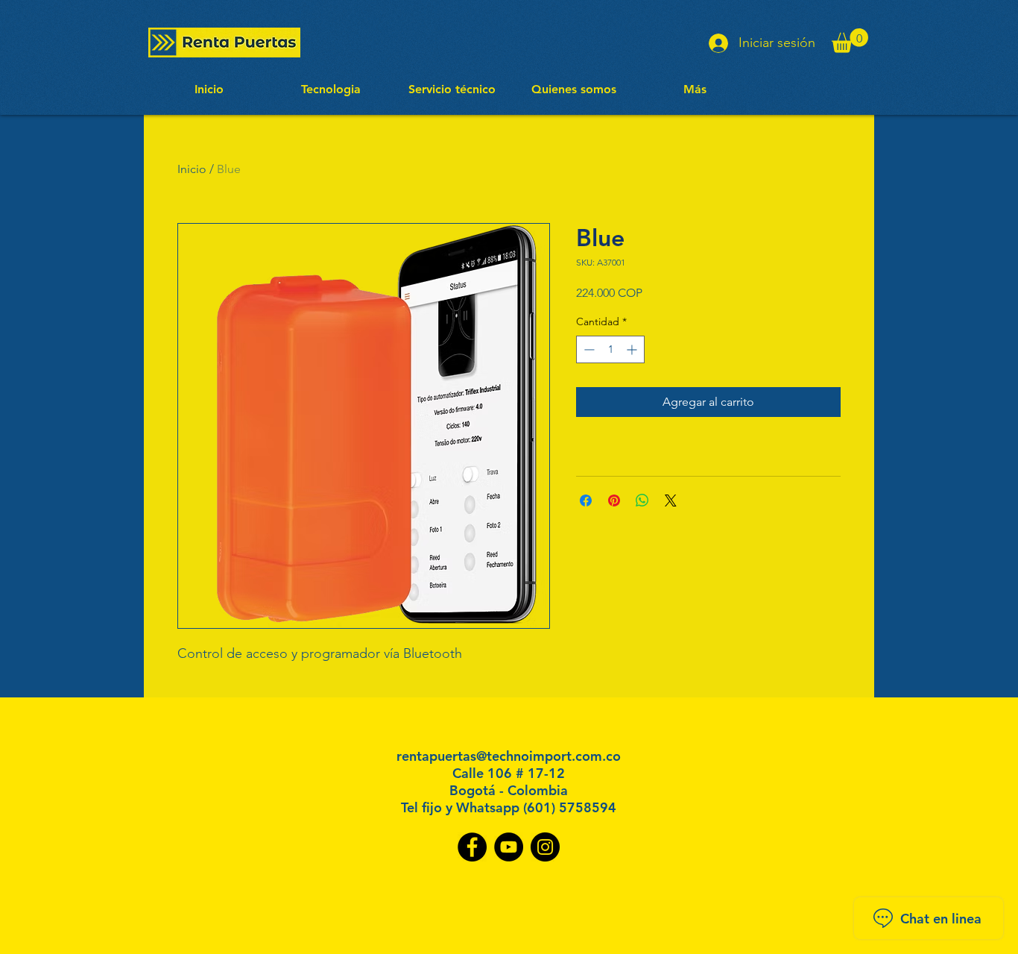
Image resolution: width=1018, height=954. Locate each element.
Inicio (191, 169)
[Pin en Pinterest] (614, 500)
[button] (850, 40)
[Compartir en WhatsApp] (642, 500)
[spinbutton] (610, 349)
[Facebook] (472, 847)
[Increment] (633, 349)
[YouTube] (508, 847)
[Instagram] (545, 847)
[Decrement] (587, 349)
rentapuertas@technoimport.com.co (508, 756)
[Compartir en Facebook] (586, 500)
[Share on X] (671, 500)
